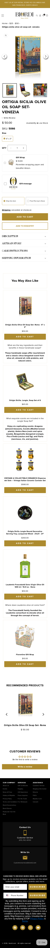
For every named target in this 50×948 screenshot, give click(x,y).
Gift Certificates (23, 785)
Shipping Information (40, 789)
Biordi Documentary (9, 805)
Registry (20, 789)
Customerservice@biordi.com (25, 863)
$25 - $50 (14, 23)
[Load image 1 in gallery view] (40, 90)
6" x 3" (9, 138)
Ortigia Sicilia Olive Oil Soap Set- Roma (25, 725)
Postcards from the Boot (9, 813)
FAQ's (35, 795)
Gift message (25, 183)
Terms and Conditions (10, 802)
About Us (6, 785)
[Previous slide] (6, 714)
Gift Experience (23, 792)
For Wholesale (22, 802)
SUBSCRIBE (37, 886)
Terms (25, 921)
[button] (2, 15)
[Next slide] (43, 714)
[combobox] (7, 895)
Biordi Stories (7, 808)
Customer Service (39, 785)
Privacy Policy (7, 799)
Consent (35, 802)
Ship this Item (11, 201)
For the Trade (22, 799)
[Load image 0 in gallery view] (25, 90)
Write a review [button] (25, 766)
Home (4, 23)
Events (5, 789)
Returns (35, 792)
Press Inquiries (23, 795)
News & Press (7, 792)
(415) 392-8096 (25, 840)
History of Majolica (9, 795)
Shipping (6, 210)
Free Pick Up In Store (37, 201)
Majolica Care (37, 799)
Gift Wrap (20, 157)
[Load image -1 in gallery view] (10, 90)
